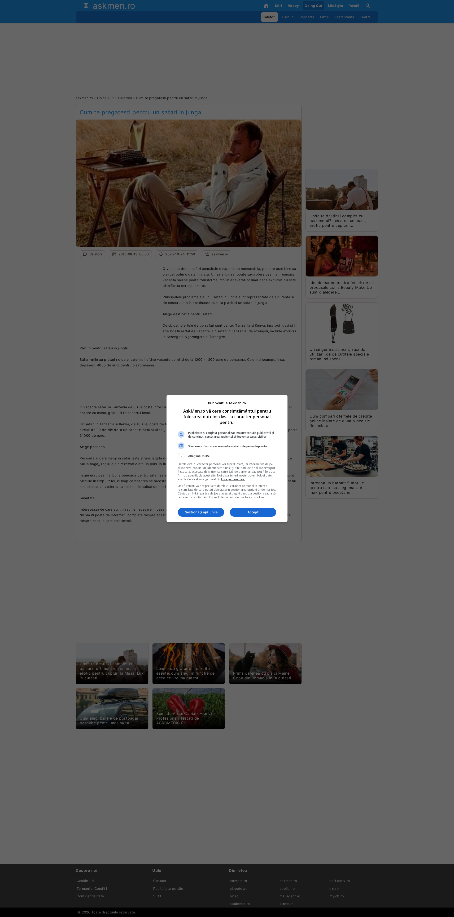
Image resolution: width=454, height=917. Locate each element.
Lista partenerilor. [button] (233, 479)
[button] (227, 456)
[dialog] (227, 458)
